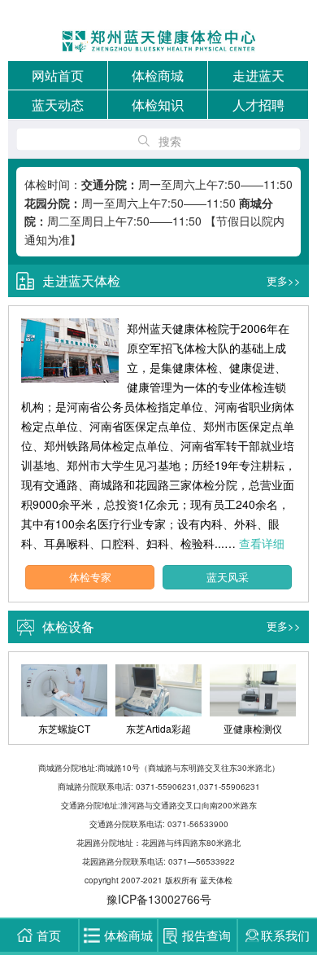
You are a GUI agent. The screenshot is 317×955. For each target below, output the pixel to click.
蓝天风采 (227, 577)
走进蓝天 (258, 75)
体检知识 (158, 104)
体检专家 (90, 577)
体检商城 (158, 75)
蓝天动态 (58, 104)
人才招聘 (258, 104)
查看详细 (261, 543)
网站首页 (58, 75)
